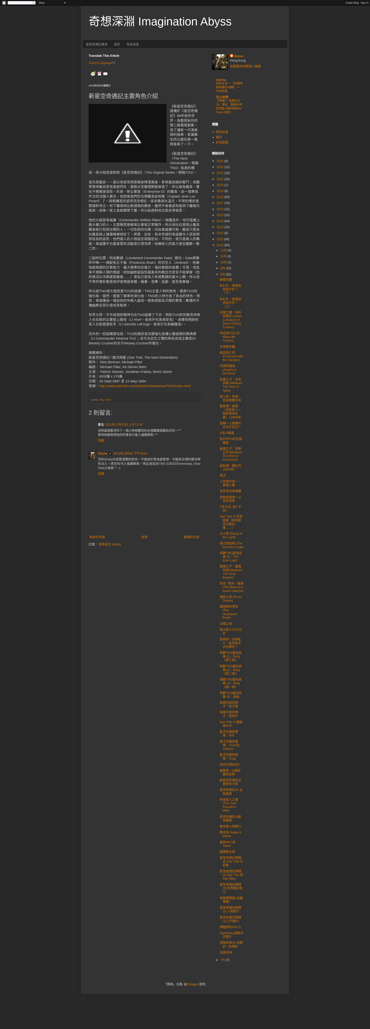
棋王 (223, 475)
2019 (220, 191)
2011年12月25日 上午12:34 (124, 424)
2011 (220, 239)
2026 (220, 161)
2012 (220, 233)
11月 (223, 256)
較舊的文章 (191, 537)
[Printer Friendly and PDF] (99, 75)
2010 (220, 245)
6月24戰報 (227, 433)
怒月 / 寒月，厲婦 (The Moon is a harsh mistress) (232, 587)
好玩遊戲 (222, 142)
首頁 (144, 537)
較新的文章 (97, 537)
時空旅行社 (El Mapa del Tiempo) (230, 337)
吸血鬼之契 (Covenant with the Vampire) (231, 356)
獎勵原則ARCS (230, 927)
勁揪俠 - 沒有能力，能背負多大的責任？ (230, 643)
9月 (223, 268)
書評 (219, 137)
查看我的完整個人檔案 (245, 66)
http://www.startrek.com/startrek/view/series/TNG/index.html (145, 386)
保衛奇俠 (226, 952)
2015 (220, 215)
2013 (220, 227)
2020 (220, 185)
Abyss (102, 453)
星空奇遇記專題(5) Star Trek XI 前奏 (231, 861)
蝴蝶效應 (226, 279)
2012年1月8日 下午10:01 (130, 453)
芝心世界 (222, 97)
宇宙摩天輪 (227, 346)
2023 (220, 173)
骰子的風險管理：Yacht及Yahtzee (230, 745)
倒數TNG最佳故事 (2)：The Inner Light (231, 556)
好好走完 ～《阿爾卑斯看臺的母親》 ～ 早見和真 (229, 87)
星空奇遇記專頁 (97, 44)
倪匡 (117, 44)
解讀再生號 (227, 851)
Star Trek (105, 399)
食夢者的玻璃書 (230, 491)
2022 (220, 179)
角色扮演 (132, 44)
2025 (220, 167)
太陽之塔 (226, 623)
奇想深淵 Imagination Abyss (160, 21)
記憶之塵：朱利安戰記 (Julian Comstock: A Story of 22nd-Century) (231, 320)
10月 (224, 262)
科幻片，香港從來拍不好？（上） (230, 302)
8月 (223, 274)
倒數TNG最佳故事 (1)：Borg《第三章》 (231, 656)
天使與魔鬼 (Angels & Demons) (228, 369)
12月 (224, 250)
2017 (220, 203)
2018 (220, 197)
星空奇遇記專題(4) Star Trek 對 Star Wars (231, 875)
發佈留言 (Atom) (110, 544)
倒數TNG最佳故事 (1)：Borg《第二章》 (231, 670)
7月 (223, 960)
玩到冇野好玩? (230, 764)
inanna (221, 79)
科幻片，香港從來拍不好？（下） (230, 289)
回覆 (101, 440)
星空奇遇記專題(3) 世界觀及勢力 (231, 888)
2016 (220, 209)
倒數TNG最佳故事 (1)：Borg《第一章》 (231, 683)
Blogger (193, 984)
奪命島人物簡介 (230, 826)
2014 (220, 221)
